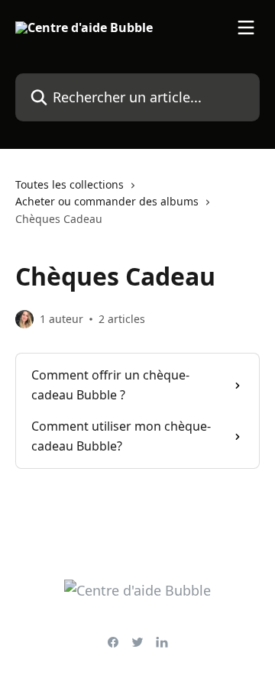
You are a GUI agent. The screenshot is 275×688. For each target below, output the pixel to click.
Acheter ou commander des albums (107, 201)
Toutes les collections (69, 184)
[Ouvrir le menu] (246, 27)
